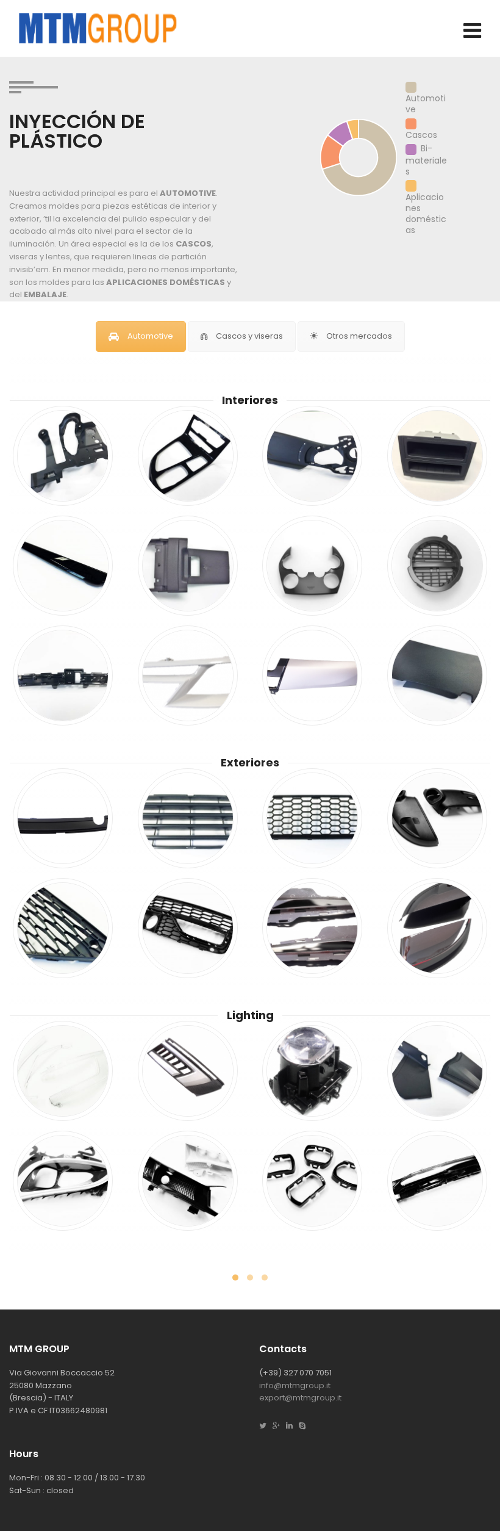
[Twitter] (266, 1426)
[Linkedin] (292, 1426)
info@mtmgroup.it (294, 1385)
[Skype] (305, 1426)
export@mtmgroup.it (300, 1397)
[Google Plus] (279, 1426)
